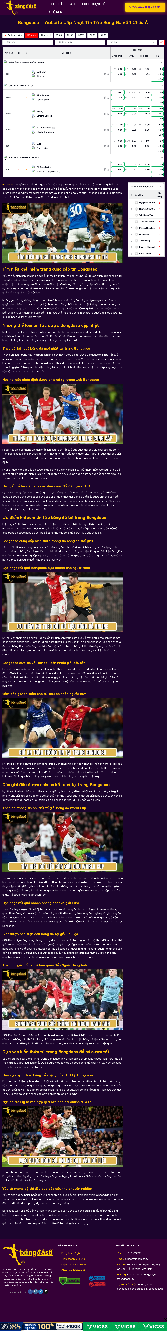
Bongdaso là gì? (70, 1253)
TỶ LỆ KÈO (54, 12)
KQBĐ (83, 4)
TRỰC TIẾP (99, 4)
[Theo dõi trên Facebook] (30, 1291)
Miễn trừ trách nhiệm (73, 1264)
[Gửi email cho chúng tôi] (45, 1291)
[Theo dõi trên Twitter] (40, 1291)
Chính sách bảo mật (73, 1270)
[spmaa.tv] (21, 7)
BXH (72, 4)
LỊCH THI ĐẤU (54, 4)
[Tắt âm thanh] (162, 42)
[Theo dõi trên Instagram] (35, 1291)
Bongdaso (8, 184)
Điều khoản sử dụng (73, 1258)
